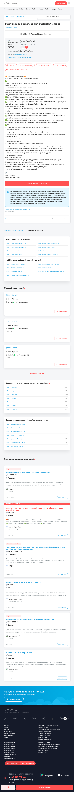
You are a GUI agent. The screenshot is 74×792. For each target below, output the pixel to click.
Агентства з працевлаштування (48, 725)
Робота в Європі (9, 742)
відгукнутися (63, 311)
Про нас (6, 725)
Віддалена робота (10, 754)
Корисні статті (43, 737)
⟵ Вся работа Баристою (15, 16)
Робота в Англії (9, 750)
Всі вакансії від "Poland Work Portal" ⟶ (17, 209)
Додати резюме (12, 763)
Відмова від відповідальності (48, 746)
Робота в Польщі (9, 744)
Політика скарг (43, 750)
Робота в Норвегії (9, 748)
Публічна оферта (44, 742)
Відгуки (6, 729)
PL (68, 718)
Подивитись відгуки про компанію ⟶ (19, 57)
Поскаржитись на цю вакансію (14, 219)
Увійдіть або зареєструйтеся (13, 230)
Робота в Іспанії (9, 752)
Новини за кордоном (45, 739)
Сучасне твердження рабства (48, 748)
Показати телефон (20, 54)
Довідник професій (44, 733)
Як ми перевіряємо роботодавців (49, 744)
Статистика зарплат (45, 735)
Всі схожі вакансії (37, 374)
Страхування (8, 731)
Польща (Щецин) (37, 34)
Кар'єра (6, 727)
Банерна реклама (9, 733)
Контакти (7, 737)
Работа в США (8, 756)
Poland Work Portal (27, 41)
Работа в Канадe (9, 758)
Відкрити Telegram (15, 699)
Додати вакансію (28, 763)
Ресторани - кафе (11, 27)
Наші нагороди (8, 735)
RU (62, 718)
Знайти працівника (44, 731)
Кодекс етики (42, 752)
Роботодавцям (61, 3)
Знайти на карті (43, 727)
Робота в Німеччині (10, 746)
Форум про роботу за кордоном (49, 729)
